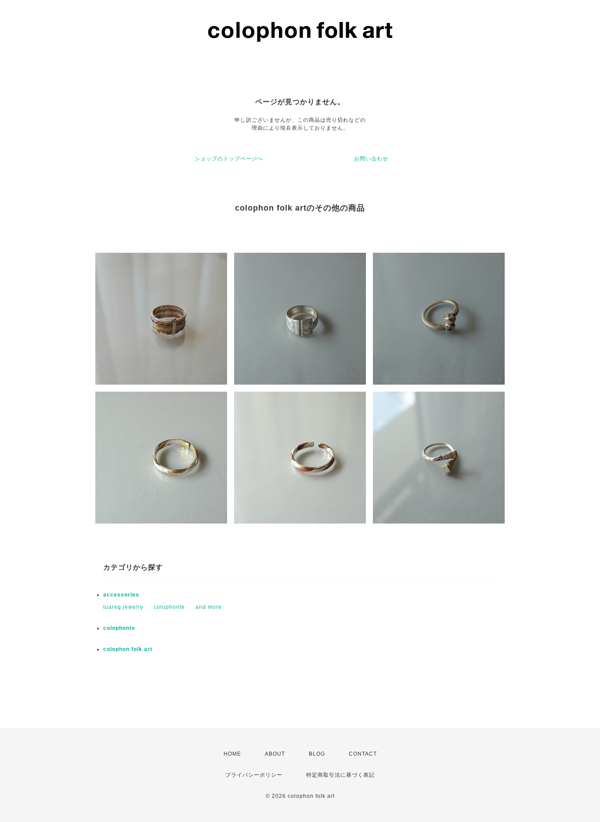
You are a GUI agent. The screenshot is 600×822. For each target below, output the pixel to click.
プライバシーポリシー (253, 775)
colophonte (169, 607)
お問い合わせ (371, 159)
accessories (121, 595)
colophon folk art (127, 649)
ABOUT (275, 754)
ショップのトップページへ (229, 159)
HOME (232, 754)
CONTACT (363, 754)
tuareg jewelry (123, 607)
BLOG (317, 754)
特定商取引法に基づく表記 (340, 775)
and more (208, 607)
